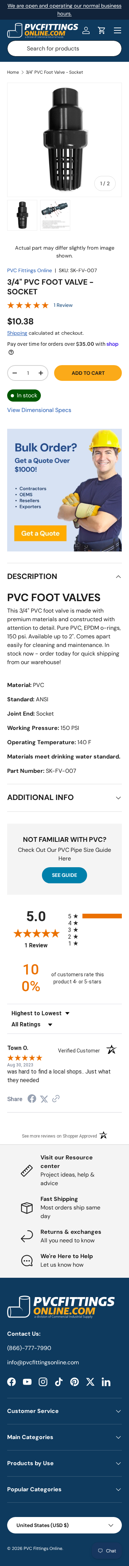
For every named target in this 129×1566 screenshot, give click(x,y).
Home (13, 72)
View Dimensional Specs (39, 410)
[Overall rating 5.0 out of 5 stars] (28, 307)
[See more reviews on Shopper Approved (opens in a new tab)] (56, 1099)
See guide (64, 875)
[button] (102, 30)
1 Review (63, 305)
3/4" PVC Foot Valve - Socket (54, 72)
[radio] (95, 916)
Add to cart (88, 373)
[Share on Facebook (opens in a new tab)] (32, 1099)
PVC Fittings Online (29, 270)
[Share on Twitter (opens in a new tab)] (44, 1099)
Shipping (17, 333)
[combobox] (64, 48)
